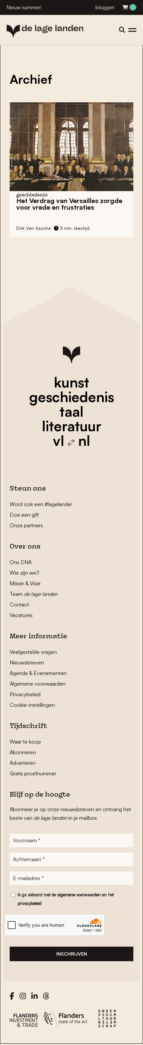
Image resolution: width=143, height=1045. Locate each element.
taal (71, 411)
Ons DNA (21, 562)
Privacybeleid (25, 694)
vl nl (71, 440)
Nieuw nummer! (24, 7)
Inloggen (104, 7)
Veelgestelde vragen (33, 652)
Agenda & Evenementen (38, 673)
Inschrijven (71, 954)
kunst (71, 382)
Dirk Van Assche (33, 228)
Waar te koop (25, 741)
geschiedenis (71, 396)
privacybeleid (30, 903)
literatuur (71, 426)
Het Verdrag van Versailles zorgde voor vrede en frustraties (69, 203)
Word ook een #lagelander (41, 504)
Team (34, 594)
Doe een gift (24, 514)
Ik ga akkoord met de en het (66, 899)
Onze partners (26, 525)
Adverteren (23, 762)
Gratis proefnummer (33, 773)
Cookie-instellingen (32, 705)
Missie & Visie (25, 583)
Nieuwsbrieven (27, 662)
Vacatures (21, 615)
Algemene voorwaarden (38, 683)
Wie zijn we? (24, 572)
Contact (19, 604)
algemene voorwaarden (79, 894)
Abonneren (23, 752)
